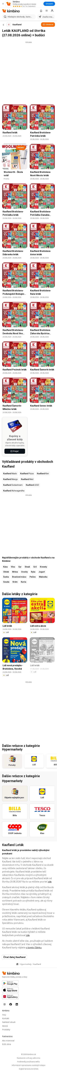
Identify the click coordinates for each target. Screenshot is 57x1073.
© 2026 (28, 1054)
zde (49, 881)
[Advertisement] (28, 72)
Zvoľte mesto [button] (48, 16)
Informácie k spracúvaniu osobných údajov (28, 1065)
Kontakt (5, 1018)
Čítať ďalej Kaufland (14, 957)
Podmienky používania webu (28, 1062)
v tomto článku (34, 947)
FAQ (4, 1014)
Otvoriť (49, 3)
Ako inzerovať (8, 1040)
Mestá (5, 1026)
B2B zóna (6, 1044)
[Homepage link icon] (17, 964)
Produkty (6, 1029)
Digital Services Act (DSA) (28, 1069)
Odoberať (49, 24)
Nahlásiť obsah (8, 1022)
